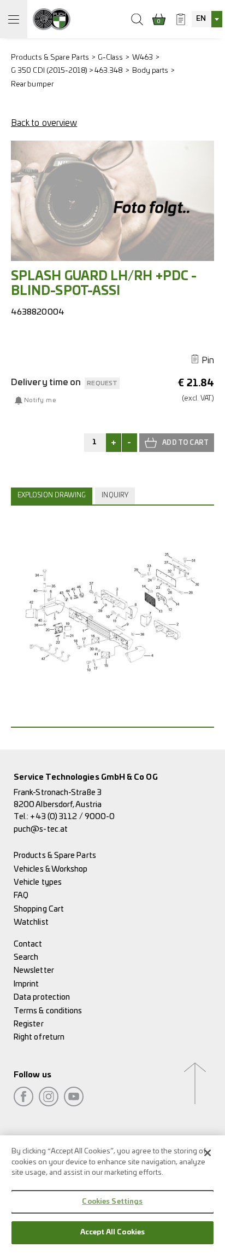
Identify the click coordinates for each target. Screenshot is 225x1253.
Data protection (42, 997)
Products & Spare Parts (50, 57)
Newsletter (34, 970)
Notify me (40, 400)
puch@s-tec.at (41, 829)
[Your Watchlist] (181, 19)
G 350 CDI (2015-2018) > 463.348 (67, 70)
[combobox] (207, 19)
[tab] (53, 496)
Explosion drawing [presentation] (51, 495)
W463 (142, 57)
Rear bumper (32, 84)
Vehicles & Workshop (51, 869)
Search (26, 957)
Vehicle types (38, 882)
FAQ (21, 895)
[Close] (208, 1153)
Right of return (39, 1037)
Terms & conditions (48, 1011)
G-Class (110, 57)
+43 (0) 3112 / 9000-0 (72, 817)
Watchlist (31, 922)
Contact (28, 944)
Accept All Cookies (112, 1232)
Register (29, 1024)
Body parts (150, 70)
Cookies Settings (112, 1201)
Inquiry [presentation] (115, 495)
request (102, 383)
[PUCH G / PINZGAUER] (51, 19)
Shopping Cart (39, 909)
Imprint (26, 984)
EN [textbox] (201, 18)
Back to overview (44, 123)
